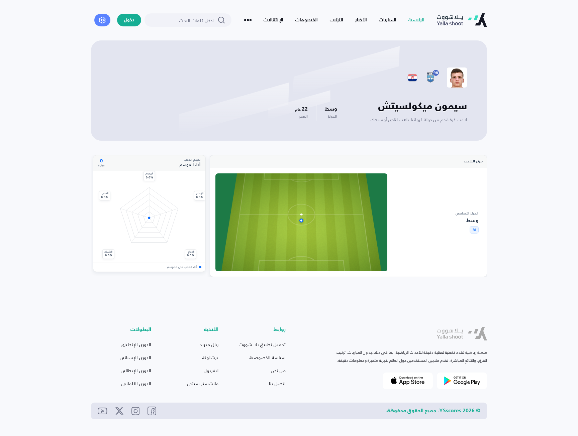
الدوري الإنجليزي (136, 344)
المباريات (387, 20)
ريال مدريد (209, 344)
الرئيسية (416, 20)
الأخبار (361, 20)
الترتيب (336, 20)
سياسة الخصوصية (268, 357)
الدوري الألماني (136, 383)
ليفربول (211, 370)
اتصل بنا (277, 383)
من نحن (278, 370)
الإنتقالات (273, 20)
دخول (129, 20)
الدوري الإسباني (135, 357)
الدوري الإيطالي (136, 370)
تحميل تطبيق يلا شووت (262, 344)
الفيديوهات (306, 20)
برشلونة (210, 357)
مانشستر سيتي (202, 383)
